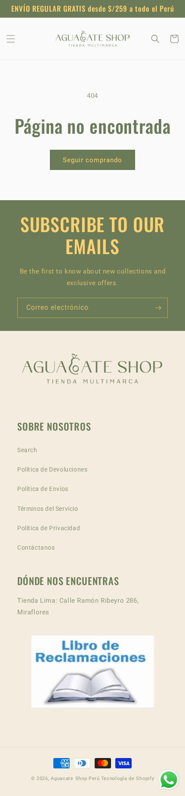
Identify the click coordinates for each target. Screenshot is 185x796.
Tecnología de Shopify (127, 778)
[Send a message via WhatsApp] (169, 780)
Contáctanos (36, 547)
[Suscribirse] (157, 308)
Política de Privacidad (48, 528)
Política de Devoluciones (52, 469)
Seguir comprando (92, 160)
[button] (10, 38)
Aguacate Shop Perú (75, 778)
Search (27, 450)
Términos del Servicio (47, 508)
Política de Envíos (42, 488)
